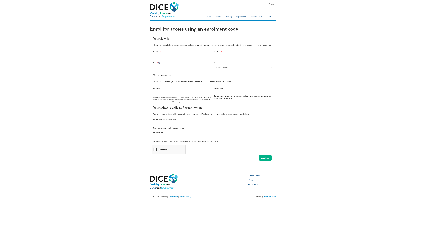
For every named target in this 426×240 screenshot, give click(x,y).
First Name (157, 52)
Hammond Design (270, 196)
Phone (155, 63)
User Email (157, 88)
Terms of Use (173, 196)
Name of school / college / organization (165, 119)
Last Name (218, 52)
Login (252, 180)
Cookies (182, 196)
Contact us (254, 184)
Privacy (188, 196)
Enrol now (265, 157)
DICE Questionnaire (165, 10)
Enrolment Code (158, 132)
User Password (219, 88)
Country (217, 63)
